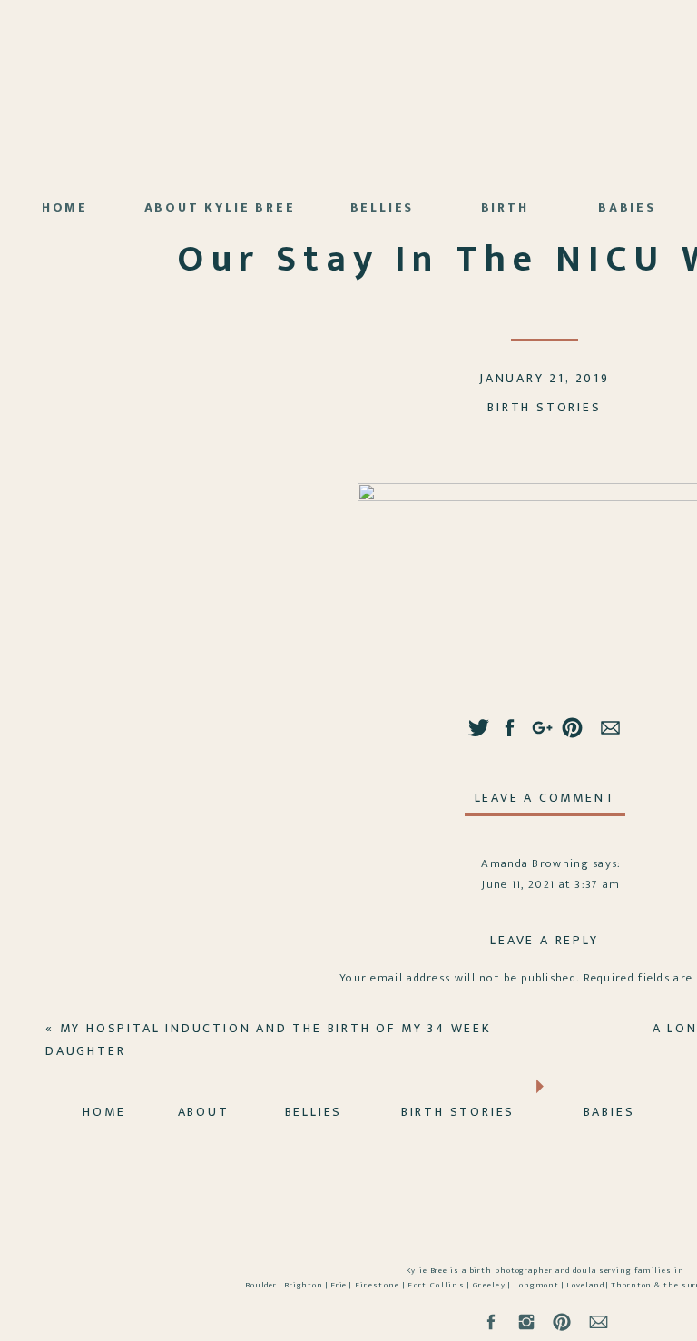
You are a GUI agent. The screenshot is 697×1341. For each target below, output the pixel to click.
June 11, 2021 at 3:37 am (551, 884)
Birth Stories (544, 407)
